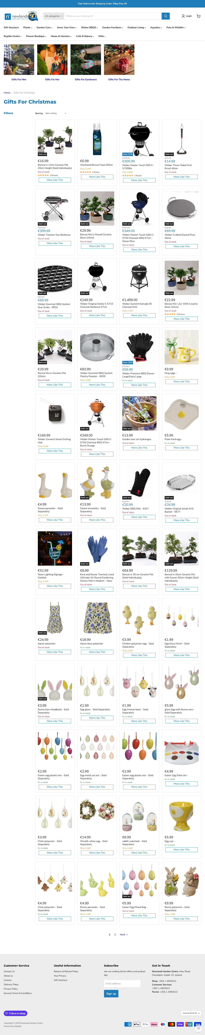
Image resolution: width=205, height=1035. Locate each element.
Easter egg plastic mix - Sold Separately (53, 777)
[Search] (166, 16)
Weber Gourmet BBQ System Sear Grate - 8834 (54, 306)
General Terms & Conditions (18, 993)
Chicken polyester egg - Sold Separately (138, 645)
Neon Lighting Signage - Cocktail (51, 576)
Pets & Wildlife (175, 27)
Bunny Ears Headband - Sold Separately (53, 711)
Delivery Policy (11, 984)
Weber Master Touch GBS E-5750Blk (138, 167)
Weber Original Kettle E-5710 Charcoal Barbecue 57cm (96, 305)
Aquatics (155, 27)
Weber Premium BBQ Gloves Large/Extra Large (138, 375)
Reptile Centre (12, 36)
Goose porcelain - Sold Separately (50, 510)
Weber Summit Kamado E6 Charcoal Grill (137, 305)
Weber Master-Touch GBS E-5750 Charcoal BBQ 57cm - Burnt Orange (96, 442)
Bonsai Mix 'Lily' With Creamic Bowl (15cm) (181, 305)
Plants (27, 27)
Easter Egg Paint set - (176, 775)
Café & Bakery (84, 36)
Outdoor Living (136, 27)
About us (8, 975)
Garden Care (44, 27)
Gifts (101, 36)
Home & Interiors (60, 36)
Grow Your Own (66, 27)
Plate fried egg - (173, 439)
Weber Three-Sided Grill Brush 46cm (178, 167)
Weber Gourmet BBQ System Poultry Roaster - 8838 (96, 375)
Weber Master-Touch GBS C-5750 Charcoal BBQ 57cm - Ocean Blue (138, 238)
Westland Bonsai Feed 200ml (96, 165)
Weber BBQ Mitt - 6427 (135, 508)
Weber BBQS (89, 27)
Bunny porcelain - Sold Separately (92, 909)
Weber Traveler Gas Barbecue (54, 234)
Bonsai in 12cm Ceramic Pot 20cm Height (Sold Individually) (55, 166)
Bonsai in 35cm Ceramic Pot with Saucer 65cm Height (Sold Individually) (181, 577)
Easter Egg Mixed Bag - (135, 907)
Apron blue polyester (91, 643)
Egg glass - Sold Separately (95, 709)
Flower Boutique (35, 36)
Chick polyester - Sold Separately (50, 843)
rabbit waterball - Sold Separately (134, 843)
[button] (187, 16)
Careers (7, 980)
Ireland (190, 1013)
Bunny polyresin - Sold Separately (177, 909)
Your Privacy (60, 975)
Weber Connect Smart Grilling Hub (54, 441)
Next (123, 934)
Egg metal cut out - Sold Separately (93, 777)
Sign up (111, 993)
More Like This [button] (55, 180)
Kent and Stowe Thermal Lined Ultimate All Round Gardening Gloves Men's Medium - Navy (97, 577)
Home (7, 92)
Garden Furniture (112, 27)
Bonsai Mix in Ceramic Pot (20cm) (52, 375)
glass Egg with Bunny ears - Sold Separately (180, 711)
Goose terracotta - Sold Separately (93, 510)
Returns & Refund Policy (66, 971)
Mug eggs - (171, 373)
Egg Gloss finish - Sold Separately (177, 645)
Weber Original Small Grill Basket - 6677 (179, 510)
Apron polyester (47, 643)
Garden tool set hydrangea (136, 439)
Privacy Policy (11, 988)
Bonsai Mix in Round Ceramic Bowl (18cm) (96, 236)
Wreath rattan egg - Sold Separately (93, 843)
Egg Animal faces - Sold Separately (135, 711)
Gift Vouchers (11, 27)
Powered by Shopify (12, 1026)
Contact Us (9, 971)
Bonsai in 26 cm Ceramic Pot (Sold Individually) (137, 576)
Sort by (39, 113)
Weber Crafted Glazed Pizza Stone (180, 236)
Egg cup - (170, 841)
